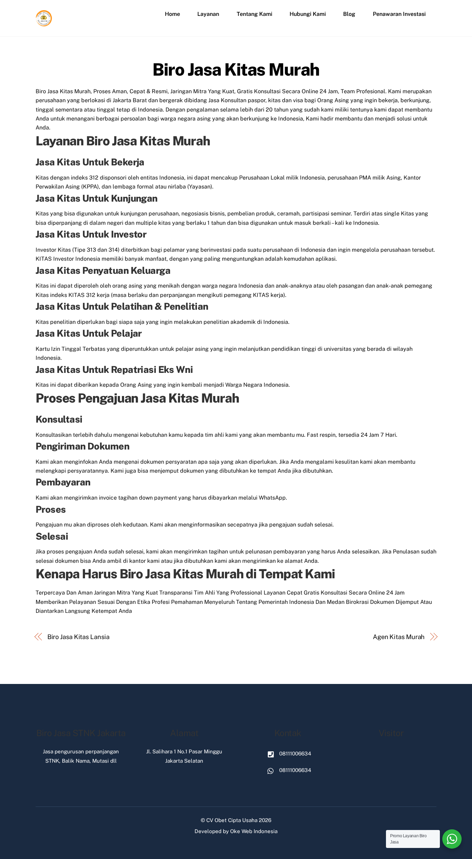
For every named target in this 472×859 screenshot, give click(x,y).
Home (172, 14)
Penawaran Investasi (399, 14)
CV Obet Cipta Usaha (231, 820)
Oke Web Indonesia (253, 831)
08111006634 (294, 753)
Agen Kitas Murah (399, 636)
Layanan (208, 14)
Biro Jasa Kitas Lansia (78, 636)
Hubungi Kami (308, 14)
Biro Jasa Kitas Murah (236, 69)
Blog (349, 14)
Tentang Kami (254, 14)
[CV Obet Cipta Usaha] (44, 24)
